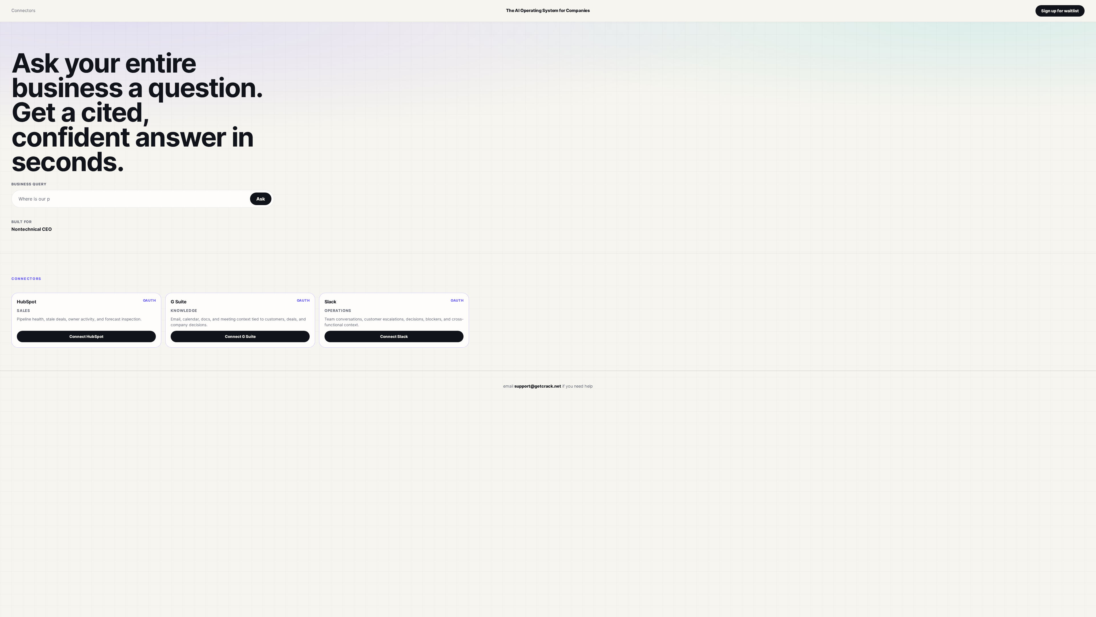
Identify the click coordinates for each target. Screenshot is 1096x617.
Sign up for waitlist (1060, 10)
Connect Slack (394, 336)
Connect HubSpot (86, 336)
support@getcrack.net (537, 386)
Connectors (23, 10)
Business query (29, 184)
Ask (260, 199)
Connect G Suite (240, 336)
